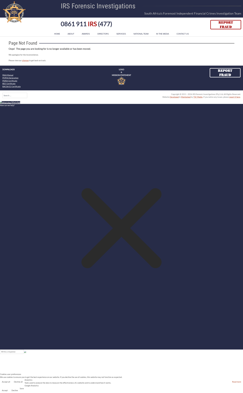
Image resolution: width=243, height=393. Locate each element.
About (71, 34)
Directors (103, 34)
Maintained (186, 97)
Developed (174, 97)
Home (57, 34)
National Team (141, 34)
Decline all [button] (18, 382)
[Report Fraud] (225, 23)
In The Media (162, 34)
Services (121, 34)
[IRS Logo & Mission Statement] (122, 80)
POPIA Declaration (10, 78)
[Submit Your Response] (25, 352)
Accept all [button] (6, 382)
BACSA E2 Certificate (11, 86)
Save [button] (22, 388)
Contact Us (183, 34)
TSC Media (197, 97)
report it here (234, 97)
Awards (86, 34)
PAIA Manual (7, 75)
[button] (237, 381)
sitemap (25, 60)
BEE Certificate (8, 83)
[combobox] (14, 95)
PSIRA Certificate (9, 81)
